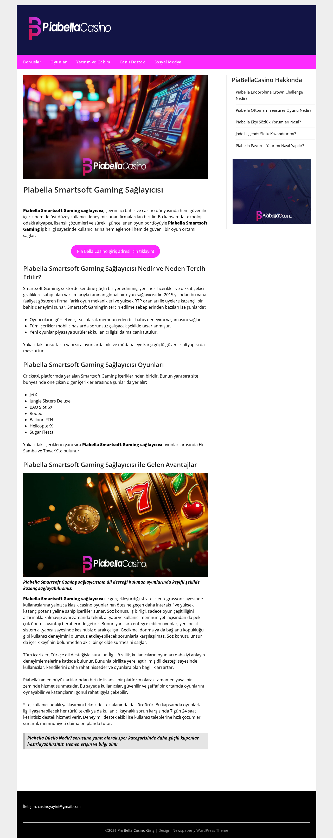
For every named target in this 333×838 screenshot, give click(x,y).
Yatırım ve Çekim (93, 61)
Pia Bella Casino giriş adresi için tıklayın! (115, 251)
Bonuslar (32, 61)
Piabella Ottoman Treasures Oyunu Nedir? (273, 110)
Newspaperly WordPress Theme (200, 830)
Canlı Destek (132, 61)
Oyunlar (58, 61)
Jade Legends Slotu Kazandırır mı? (266, 133)
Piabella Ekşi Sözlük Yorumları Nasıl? (268, 121)
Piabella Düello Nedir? (49, 738)
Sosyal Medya (168, 61)
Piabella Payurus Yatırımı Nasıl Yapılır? (270, 145)
